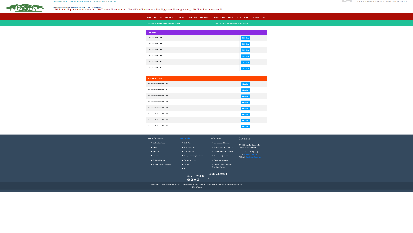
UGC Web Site (189, 151)
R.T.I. (186, 169)
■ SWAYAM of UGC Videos (222, 151)
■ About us (155, 151)
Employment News (190, 160)
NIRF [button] (230, 17)
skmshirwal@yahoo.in (253, 157)
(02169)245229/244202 (251, 154)
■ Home (154, 147)
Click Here (245, 38)
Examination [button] (204, 17)
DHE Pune (187, 143)
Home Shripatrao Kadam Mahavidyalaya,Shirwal (231, 23)
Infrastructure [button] (218, 17)
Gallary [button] (255, 17)
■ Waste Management (220, 160)
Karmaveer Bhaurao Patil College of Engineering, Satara (183, 184)
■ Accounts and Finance (221, 143)
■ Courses (155, 156)
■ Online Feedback (158, 143)
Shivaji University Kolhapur (193, 156)
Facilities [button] (181, 17)
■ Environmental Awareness (161, 164)
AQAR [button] (246, 17)
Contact (266, 17)
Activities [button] (192, 17)
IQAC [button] (238, 17)
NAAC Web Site (189, 147)
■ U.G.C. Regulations (220, 156)
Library (186, 164)
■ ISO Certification (158, 160)
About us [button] (157, 17)
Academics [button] (169, 17)
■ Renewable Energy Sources (222, 147)
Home (150, 17)
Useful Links (184, 138)
